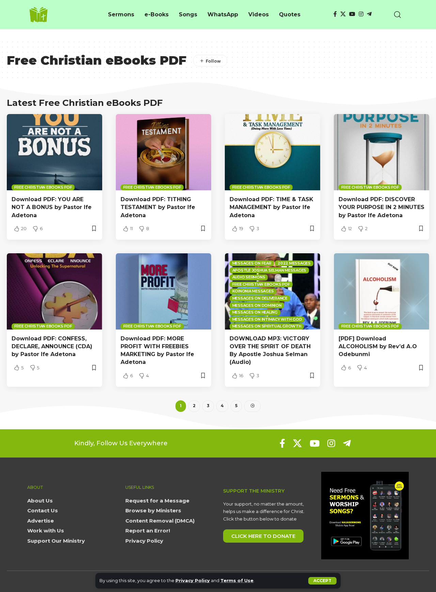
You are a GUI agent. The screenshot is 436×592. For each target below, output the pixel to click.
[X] (343, 14)
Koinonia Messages (253, 291)
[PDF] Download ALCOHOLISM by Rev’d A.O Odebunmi (378, 346)
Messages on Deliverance (259, 298)
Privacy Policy (192, 580)
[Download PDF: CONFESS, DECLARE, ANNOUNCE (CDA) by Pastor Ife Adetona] (54, 291)
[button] (322, 581)
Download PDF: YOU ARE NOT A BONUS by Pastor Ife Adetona (52, 207)
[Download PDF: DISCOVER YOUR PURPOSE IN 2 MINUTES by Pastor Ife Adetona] (381, 152)
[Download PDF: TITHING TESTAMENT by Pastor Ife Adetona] (163, 152)
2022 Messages (294, 263)
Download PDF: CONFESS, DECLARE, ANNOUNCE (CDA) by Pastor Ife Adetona (52, 346)
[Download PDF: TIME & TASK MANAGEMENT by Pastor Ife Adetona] (272, 152)
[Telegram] (369, 14)
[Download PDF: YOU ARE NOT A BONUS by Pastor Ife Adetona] (54, 152)
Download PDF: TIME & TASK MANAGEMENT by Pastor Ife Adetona (271, 207)
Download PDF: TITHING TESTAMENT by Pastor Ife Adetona (158, 207)
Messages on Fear (251, 263)
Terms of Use (236, 580)
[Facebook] (335, 14)
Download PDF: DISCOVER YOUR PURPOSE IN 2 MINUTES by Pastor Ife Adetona (381, 207)
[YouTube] (352, 14)
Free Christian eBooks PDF (43, 187)
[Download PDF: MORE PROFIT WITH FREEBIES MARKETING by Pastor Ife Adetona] (163, 291)
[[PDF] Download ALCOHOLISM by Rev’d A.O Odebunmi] (381, 291)
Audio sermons (248, 277)
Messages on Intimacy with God (267, 319)
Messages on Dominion (257, 305)
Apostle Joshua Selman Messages (269, 270)
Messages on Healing (255, 312)
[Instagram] (361, 14)
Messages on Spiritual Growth (266, 326)
